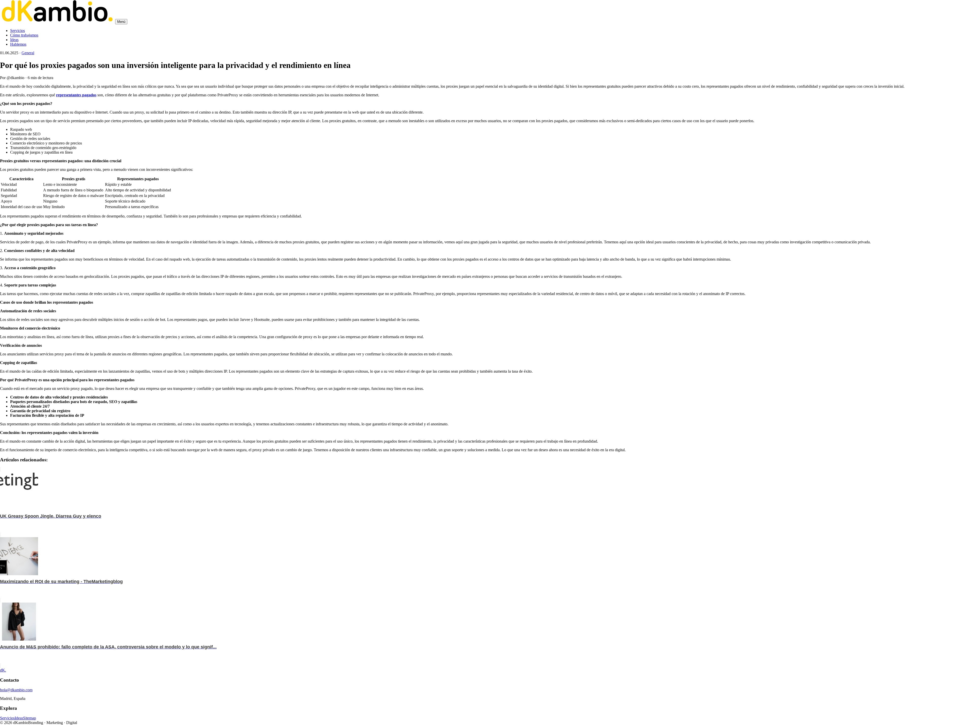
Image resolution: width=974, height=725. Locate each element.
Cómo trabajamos (24, 35)
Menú (121, 22)
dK (3, 670)
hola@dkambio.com (16, 690)
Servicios (17, 30)
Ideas (14, 40)
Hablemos (18, 44)
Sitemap (29, 718)
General (28, 53)
